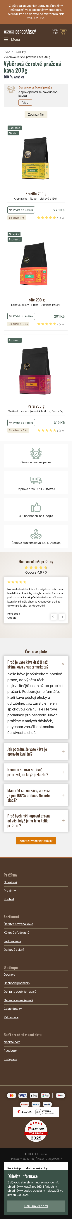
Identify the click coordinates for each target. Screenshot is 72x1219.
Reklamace (11, 1017)
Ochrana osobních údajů (20, 991)
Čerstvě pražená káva (18, 924)
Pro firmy (10, 890)
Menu (15, 39)
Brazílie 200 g (36, 193)
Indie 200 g (36, 300)
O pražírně (10, 882)
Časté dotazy (13, 1008)
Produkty (20, 52)
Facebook (10, 1050)
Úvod (7, 52)
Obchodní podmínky (17, 983)
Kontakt (9, 899)
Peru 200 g (36, 406)
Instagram (10, 1059)
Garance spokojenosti (18, 1000)
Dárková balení (14, 949)
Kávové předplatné (16, 932)
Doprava (9, 974)
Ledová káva (12, 941)
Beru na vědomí (36, 1206)
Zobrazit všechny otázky (36, 841)
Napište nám (12, 1042)
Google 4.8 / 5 (36, 572)
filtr (36, 114)
